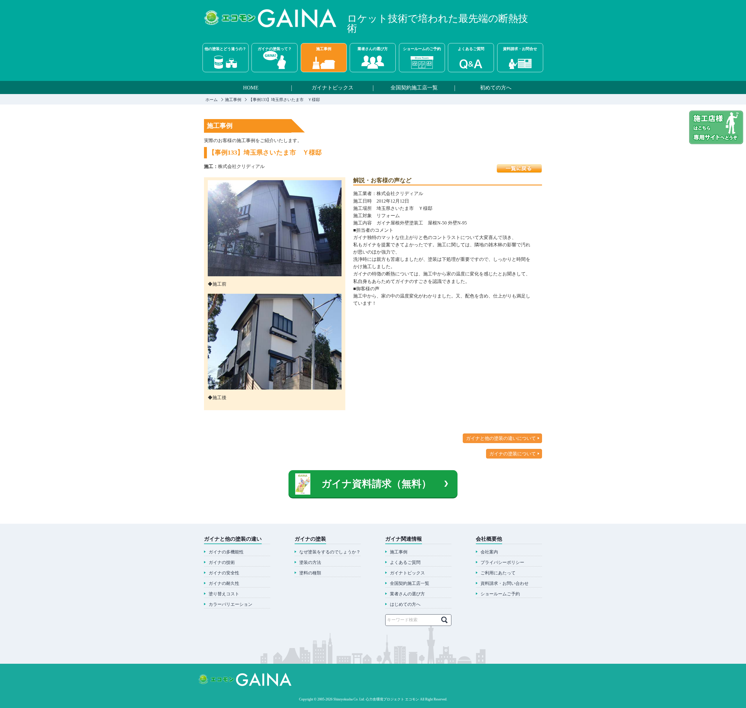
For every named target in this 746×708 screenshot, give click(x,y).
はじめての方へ (405, 604)
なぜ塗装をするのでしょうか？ (329, 552)
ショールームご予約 (500, 594)
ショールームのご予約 (422, 49)
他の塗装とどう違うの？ (225, 49)
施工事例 (323, 49)
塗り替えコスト (224, 594)
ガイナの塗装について (512, 453)
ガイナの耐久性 (224, 583)
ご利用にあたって (498, 573)
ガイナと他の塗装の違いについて (501, 438)
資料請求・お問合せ (520, 49)
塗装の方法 (310, 562)
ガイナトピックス (332, 88)
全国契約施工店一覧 (414, 88)
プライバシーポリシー (502, 562)
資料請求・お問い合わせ (505, 583)
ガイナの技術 (222, 562)
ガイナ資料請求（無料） (376, 483)
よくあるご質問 (471, 49)
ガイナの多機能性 (226, 552)
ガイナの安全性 (224, 573)
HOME (250, 88)
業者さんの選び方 (373, 49)
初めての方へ (495, 88)
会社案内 (489, 552)
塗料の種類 (310, 573)
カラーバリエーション (230, 604)
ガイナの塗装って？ (275, 49)
